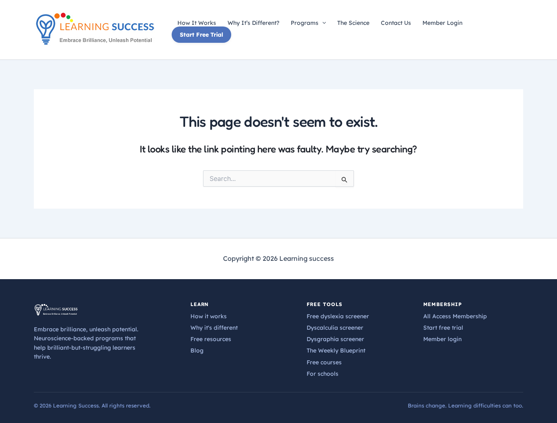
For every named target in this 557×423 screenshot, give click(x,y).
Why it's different (214, 327)
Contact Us (396, 22)
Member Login (442, 22)
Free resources (210, 339)
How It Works (196, 22)
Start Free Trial (201, 34)
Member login (442, 339)
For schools (322, 373)
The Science (353, 22)
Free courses (324, 362)
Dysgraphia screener (335, 339)
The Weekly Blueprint (336, 350)
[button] (322, 22)
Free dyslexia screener (338, 316)
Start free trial (443, 327)
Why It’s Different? (253, 22)
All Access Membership (455, 316)
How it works (208, 316)
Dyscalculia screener (335, 327)
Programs (304, 22)
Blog (196, 350)
